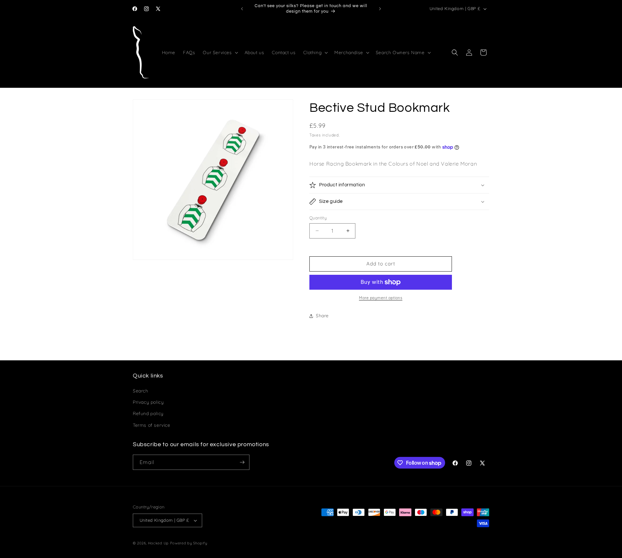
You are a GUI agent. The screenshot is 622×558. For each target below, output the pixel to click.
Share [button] (322, 316)
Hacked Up (158, 543)
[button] (219, 52)
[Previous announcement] (242, 9)
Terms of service (151, 425)
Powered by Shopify (188, 543)
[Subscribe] (242, 462)
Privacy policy (148, 402)
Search (140, 391)
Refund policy (148, 413)
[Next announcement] (380, 9)
